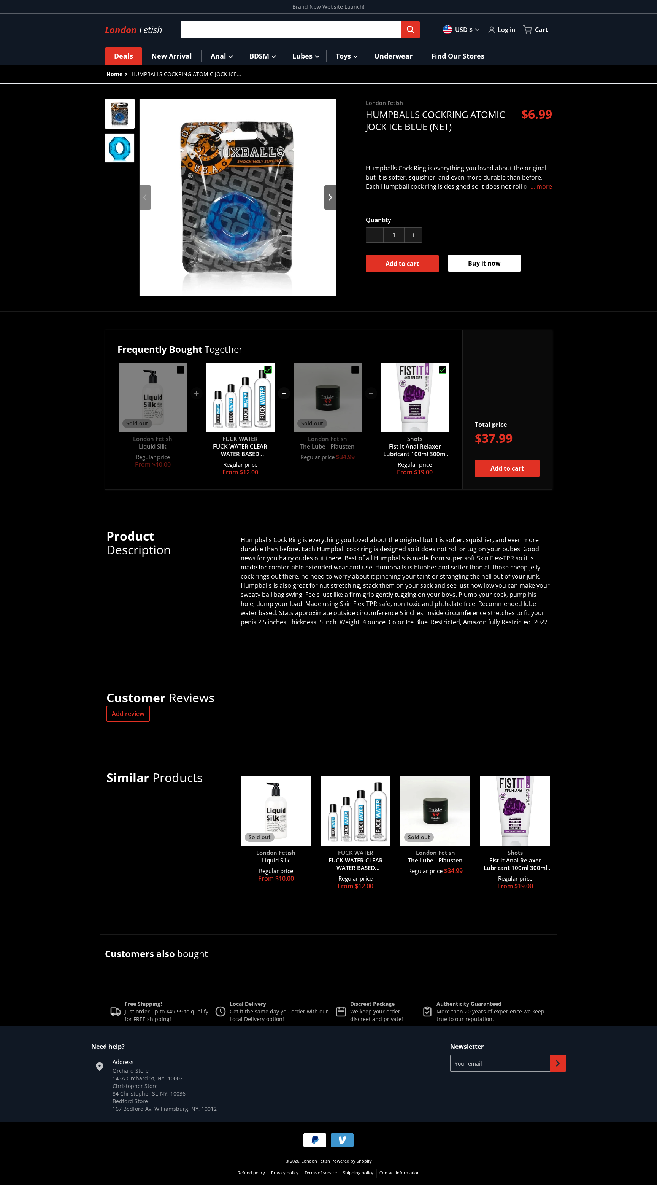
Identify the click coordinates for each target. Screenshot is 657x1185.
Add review (128, 713)
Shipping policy (358, 1172)
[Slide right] (330, 197)
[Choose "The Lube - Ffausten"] (355, 370)
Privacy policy (284, 1172)
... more (541, 186)
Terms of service (321, 1172)
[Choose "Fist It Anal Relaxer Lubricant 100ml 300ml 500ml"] (442, 370)
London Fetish (316, 1161)
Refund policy (251, 1172)
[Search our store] (411, 29)
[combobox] (297, 29)
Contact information (399, 1172)
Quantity (378, 220)
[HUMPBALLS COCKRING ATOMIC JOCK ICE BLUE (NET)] (120, 114)
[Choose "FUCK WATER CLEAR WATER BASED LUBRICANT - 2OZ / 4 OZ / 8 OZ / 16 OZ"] (268, 370)
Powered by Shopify (352, 1161)
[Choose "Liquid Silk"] (180, 370)
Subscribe (558, 1063)
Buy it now (484, 263)
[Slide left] (145, 197)
